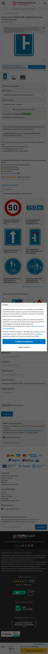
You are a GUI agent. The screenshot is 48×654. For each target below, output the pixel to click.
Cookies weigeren (24, 347)
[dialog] (24, 327)
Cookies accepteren (24, 341)
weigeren (39, 334)
